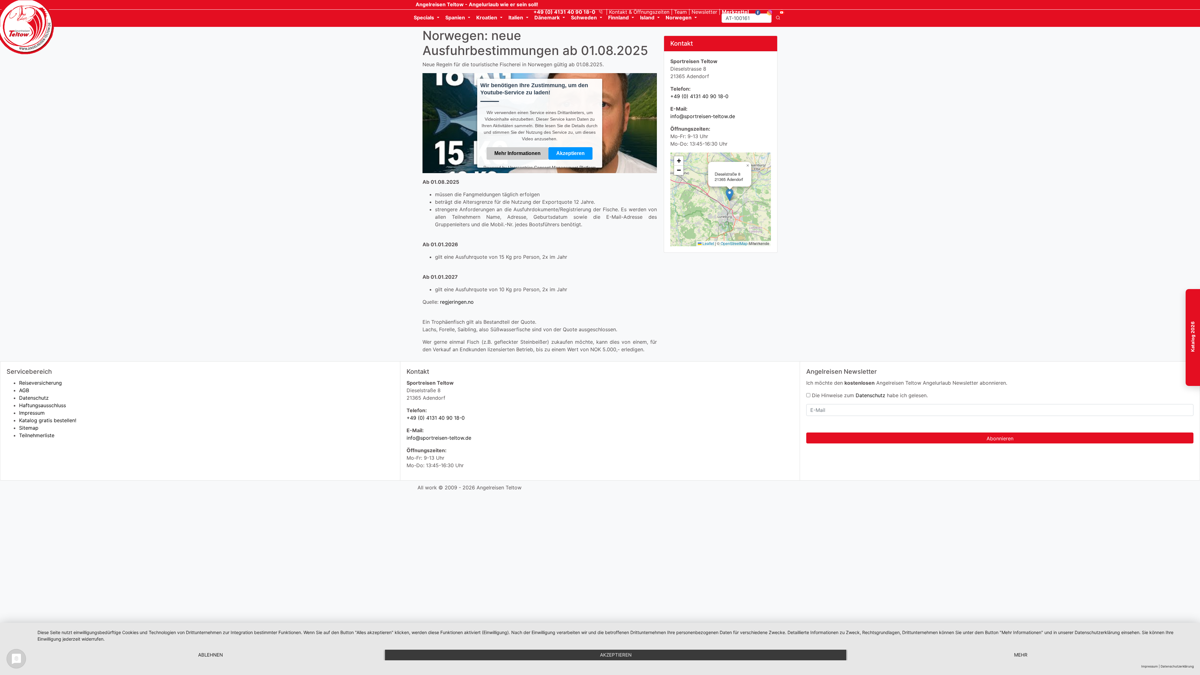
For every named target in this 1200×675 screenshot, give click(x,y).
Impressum (32, 413)
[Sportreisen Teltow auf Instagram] (767, 12)
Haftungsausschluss (42, 405)
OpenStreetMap (734, 243)
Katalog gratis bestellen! (47, 420)
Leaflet (708, 243)
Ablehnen (210, 655)
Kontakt (639, 12)
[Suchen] (778, 18)
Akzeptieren (570, 153)
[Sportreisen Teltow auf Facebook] (755, 12)
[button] (729, 194)
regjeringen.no (457, 302)
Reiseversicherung (40, 383)
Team (680, 12)
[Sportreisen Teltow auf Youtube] (779, 12)
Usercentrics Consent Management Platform (552, 167)
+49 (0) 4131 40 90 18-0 (699, 96)
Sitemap (28, 428)
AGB (24, 390)
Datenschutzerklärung (1177, 666)
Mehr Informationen (517, 153)
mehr (1021, 655)
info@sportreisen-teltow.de (702, 116)
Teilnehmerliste (36, 435)
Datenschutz (34, 398)
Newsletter (704, 12)
